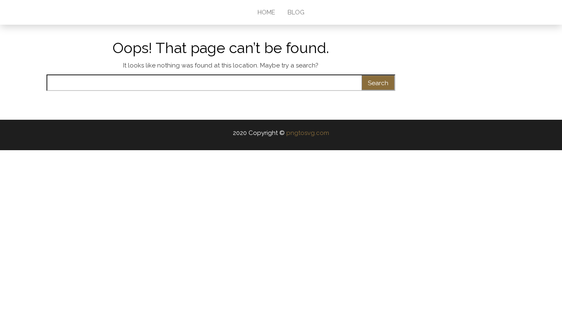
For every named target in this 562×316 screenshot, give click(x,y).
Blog (296, 12)
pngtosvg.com (307, 133)
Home (266, 12)
